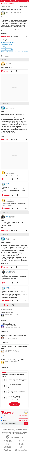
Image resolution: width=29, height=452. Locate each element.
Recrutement (22, 431)
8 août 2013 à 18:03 (10, 173)
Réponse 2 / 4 (4, 103)
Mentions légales (5, 433)
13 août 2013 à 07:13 (10, 272)
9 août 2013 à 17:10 (10, 201)
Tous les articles (12, 431)
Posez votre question (19, 305)
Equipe (13, 429)
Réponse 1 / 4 (4, 60)
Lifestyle (4, 415)
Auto (3, 418)
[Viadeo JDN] (21, 447)
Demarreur (4, 46)
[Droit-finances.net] (21, 444)
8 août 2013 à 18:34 (10, 185)
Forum (5, 3)
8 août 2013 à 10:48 (10, 64)
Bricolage (4, 420)
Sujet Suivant (23, 6)
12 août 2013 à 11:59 (10, 239)
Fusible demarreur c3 (6, 48)
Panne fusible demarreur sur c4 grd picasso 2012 (14, 52)
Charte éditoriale (18, 429)
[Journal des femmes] (8, 441)
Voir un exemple (23, 415)
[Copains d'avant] (8, 447)
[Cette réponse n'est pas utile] (16, 71)
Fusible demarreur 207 (7, 50)
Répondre (8, 305)
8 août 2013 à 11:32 (10, 108)
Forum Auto (12, 3)
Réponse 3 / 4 (4, 212)
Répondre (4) (6, 36)
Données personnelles (6, 432)
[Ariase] (8, 450)
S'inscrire (14, 404)
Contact (6, 431)
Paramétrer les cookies (17, 432)
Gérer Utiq (25, 432)
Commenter (6, 71)
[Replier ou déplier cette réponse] (27, 60)
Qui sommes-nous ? (6, 429)
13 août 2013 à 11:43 (15, 14)
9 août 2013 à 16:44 (10, 217)
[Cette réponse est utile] (12, 71)
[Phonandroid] (21, 450)
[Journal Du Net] (8, 444)
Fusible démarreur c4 (6, 44)
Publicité (25, 429)
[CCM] (21, 441)
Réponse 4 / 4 (4, 234)
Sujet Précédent (6, 6)
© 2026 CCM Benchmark (22, 433)
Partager (15, 36)
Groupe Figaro (13, 433)
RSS (17, 431)
